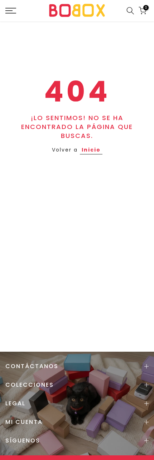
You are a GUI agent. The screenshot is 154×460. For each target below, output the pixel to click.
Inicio (91, 149)
